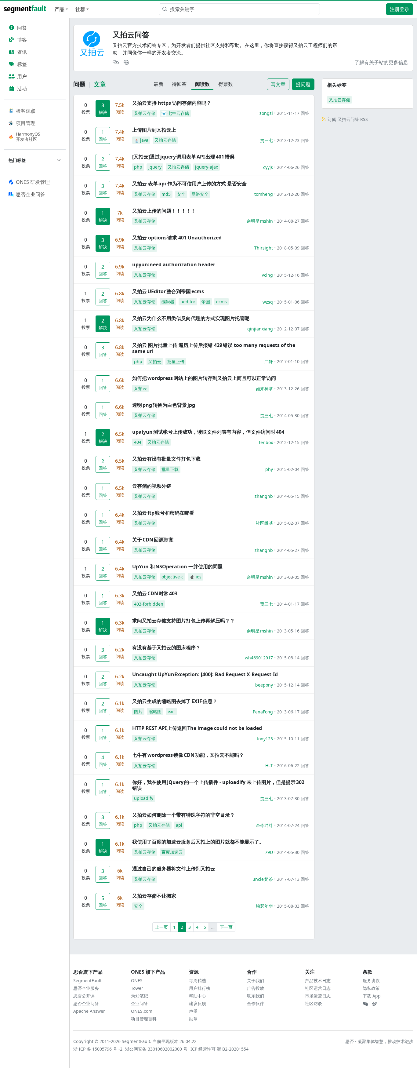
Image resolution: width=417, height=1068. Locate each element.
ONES (137, 980)
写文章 (278, 84)
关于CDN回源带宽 (152, 539)
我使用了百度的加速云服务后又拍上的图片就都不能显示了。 (198, 841)
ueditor (187, 301)
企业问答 (139, 1003)
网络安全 (200, 194)
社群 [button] (80, 9)
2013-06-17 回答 (293, 712)
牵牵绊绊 (264, 825)
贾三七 (266, 140)
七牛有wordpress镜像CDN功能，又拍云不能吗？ (188, 755)
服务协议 (371, 980)
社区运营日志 (318, 988)
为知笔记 (139, 996)
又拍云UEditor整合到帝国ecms (168, 291)
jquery (154, 167)
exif (171, 711)
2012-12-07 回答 (293, 329)
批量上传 (175, 361)
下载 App (372, 996)
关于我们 (255, 980)
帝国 (205, 301)
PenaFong (263, 712)
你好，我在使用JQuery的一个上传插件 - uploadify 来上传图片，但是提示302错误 (218, 785)
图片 (138, 711)
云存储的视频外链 (151, 486)
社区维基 (264, 523)
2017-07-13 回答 (293, 879)
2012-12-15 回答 (293, 442)
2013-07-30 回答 (293, 798)
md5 (166, 194)
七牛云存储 (178, 113)
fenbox (266, 442)
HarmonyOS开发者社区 (28, 136)
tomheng (263, 194)
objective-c (172, 577)
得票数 (225, 84)
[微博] (374, 1004)
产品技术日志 (318, 980)
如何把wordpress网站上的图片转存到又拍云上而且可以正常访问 (204, 378)
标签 (22, 64)
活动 (22, 88)
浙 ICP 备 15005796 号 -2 (98, 1049)
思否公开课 (84, 996)
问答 (22, 27)
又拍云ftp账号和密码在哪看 (163, 512)
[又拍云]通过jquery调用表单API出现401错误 (183, 156)
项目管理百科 (144, 1019)
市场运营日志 (318, 996)
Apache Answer (89, 1011)
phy (269, 469)
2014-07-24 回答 (293, 825)
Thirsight (263, 248)
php (138, 167)
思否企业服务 (86, 988)
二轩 (268, 361)
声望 (193, 1011)
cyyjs (268, 167)
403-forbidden (148, 604)
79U (269, 852)
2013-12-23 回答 (293, 140)
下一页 (226, 927)
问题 (79, 84)
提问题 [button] (303, 84)
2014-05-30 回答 (293, 415)
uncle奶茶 (262, 879)
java (144, 140)
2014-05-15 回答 (293, 496)
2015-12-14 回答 (293, 685)
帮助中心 (197, 996)
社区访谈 (313, 1003)
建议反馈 (197, 1003)
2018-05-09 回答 (293, 248)
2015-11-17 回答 (293, 113)
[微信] (365, 1004)
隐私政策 (371, 988)
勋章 (193, 1019)
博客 (22, 39)
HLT (269, 765)
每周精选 (197, 980)
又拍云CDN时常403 (154, 593)
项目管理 (25, 123)
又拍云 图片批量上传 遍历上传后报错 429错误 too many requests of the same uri (213, 348)
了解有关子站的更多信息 (381, 62)
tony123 (265, 739)
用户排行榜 (199, 988)
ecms (221, 301)
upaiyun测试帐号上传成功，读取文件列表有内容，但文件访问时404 (208, 431)
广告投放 (255, 988)
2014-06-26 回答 (293, 167)
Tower (137, 988)
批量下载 (170, 469)
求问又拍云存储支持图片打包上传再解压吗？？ (183, 620)
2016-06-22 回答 (293, 765)
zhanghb (264, 496)
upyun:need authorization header (173, 264)
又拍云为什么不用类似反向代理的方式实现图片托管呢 (190, 318)
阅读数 (202, 84)
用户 (22, 76)
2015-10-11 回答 (293, 739)
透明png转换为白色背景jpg (163, 405)
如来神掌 (264, 389)
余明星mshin (260, 221)
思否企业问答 (86, 1003)
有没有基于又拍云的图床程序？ (166, 647)
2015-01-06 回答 (293, 302)
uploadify (143, 798)
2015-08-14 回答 (293, 658)
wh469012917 (259, 658)
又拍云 (154, 361)
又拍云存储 (144, 113)
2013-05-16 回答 (293, 631)
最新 (158, 84)
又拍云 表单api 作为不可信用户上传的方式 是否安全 (189, 183)
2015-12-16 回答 (293, 275)
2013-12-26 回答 (293, 389)
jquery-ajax (206, 167)
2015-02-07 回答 (293, 523)
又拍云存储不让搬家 (154, 895)
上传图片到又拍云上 (154, 129)
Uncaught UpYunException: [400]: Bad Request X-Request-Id (205, 674)
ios (198, 577)
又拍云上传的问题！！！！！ (164, 210)
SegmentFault (87, 980)
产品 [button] (59, 9)
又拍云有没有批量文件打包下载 (166, 458)
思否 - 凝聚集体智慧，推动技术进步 (379, 1041)
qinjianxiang (260, 329)
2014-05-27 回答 (293, 550)
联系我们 (255, 996)
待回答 (179, 84)
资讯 (22, 52)
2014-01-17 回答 (293, 604)
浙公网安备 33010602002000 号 (156, 1049)
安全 (181, 194)
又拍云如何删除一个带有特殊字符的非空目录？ (183, 814)
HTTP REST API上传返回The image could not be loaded (197, 728)
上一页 (161, 927)
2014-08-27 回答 (293, 221)
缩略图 (155, 711)
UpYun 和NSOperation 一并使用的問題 (177, 566)
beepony (264, 685)
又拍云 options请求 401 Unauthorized (177, 237)
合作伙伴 (255, 1003)
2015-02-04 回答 (293, 469)
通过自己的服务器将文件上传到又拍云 (173, 868)
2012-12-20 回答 (293, 194)
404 (137, 442)
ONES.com (141, 1011)
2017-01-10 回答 (293, 361)
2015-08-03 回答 (293, 906)
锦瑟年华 (264, 906)
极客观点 (25, 111)
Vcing (267, 275)
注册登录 (399, 9)
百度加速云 (172, 852)
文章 (100, 84)
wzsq (268, 302)
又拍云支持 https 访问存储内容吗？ (171, 103)
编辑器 (167, 301)
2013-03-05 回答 (293, 577)
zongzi (266, 113)
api (179, 825)
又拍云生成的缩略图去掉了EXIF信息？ (174, 701)
